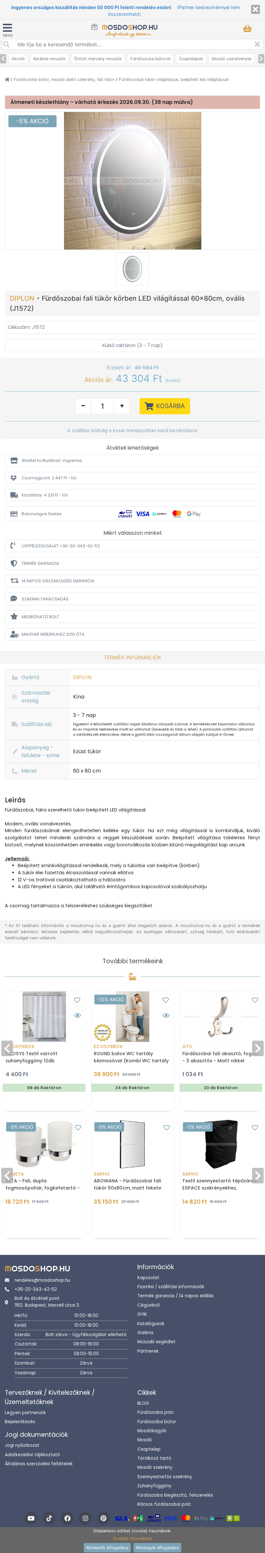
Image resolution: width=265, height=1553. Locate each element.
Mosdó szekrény (155, 1467)
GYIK (142, 1314)
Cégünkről (148, 1305)
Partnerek (148, 1351)
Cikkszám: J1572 (26, 327)
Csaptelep (149, 1449)
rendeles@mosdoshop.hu (42, 1280)
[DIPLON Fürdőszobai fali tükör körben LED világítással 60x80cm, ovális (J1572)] (132, 180)
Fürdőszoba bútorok (150, 58)
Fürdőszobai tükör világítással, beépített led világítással (173, 79)
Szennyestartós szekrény (164, 1477)
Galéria (145, 1333)
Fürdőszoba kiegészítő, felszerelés (175, 1495)
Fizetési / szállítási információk (170, 1287)
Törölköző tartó (154, 1458)
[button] (132, 460)
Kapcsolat (148, 1278)
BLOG (143, 1403)
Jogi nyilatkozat (22, 1445)
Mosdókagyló (151, 1431)
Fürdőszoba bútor (156, 1422)
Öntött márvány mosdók (98, 58)
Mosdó (144, 1440)
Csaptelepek (191, 58)
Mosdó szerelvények (232, 58)
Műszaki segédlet (156, 1342)
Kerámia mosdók (49, 58)
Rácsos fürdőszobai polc (164, 1504)
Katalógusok (150, 1324)
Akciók (18, 58)
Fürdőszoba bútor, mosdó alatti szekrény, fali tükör (65, 79)
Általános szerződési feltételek (39, 1464)
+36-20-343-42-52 (36, 1289)
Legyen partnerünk (25, 1413)
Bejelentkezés (20, 1422)
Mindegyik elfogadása (157, 1547)
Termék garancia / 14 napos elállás (175, 1296)
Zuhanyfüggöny (154, 1486)
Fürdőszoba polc (155, 1412)
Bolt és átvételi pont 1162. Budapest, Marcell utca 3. (47, 1301)
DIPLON (23, 298)
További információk (133, 1538)
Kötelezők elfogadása (107, 1547)
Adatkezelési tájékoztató (32, 1455)
